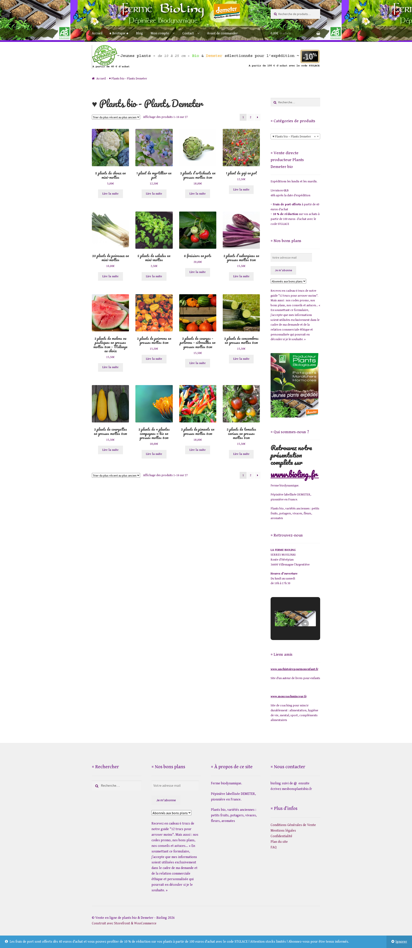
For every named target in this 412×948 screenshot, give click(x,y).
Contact (188, 33)
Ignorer (401, 942)
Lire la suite (110, 193)
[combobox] (295, 136)
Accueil (97, 33)
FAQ (274, 847)
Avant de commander (222, 33)
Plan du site (279, 842)
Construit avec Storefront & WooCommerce (124, 923)
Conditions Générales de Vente (293, 825)
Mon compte (160, 33)
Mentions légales (283, 831)
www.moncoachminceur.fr (289, 696)
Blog (139, 33)
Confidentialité (281, 836)
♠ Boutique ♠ (118, 33)
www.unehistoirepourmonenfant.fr (294, 669)
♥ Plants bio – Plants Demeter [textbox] (294, 136)
